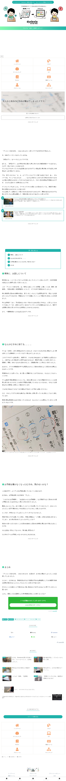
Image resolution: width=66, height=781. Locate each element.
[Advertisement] (33, 43)
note (54, 775)
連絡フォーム (11, 775)
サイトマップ (33, 775)
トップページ (11, 773)
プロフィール (33, 773)
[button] (54, 637)
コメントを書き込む (33, 716)
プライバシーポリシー (54, 773)
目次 (32, 250)
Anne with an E (19, 619)
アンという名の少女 (30, 619)
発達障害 (11, 619)
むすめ (38, 619)
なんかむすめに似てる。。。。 (18, 258)
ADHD (5, 619)
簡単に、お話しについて (17, 254)
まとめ (12, 265)
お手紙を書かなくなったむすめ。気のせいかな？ (23, 261)
